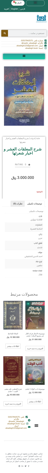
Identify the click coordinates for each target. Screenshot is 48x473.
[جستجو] (4, 33)
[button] (35, 2)
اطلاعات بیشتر (13, 346)
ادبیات (32, 138)
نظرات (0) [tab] (17, 204)
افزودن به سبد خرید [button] (35, 348)
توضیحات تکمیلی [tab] (34, 204)
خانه (38, 138)
